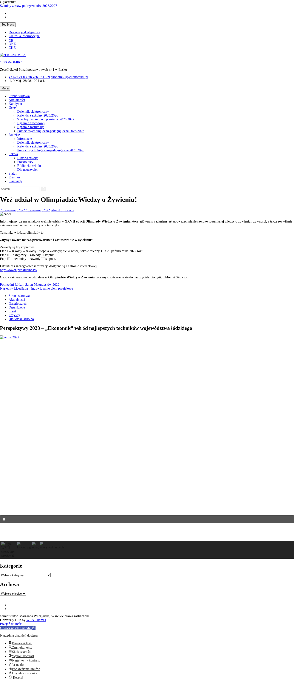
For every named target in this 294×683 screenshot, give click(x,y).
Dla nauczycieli (27, 169)
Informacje (24, 138)
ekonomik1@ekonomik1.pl (69, 77)
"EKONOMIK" (11, 62)
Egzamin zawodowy (31, 123)
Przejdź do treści (11, 624)
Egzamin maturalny (30, 127)
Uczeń (13, 107)
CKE (12, 47)
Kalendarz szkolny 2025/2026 (37, 115)
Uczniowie (66, 210)
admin (55, 210)
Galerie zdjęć (17, 303)
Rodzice (14, 135)
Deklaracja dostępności (24, 32)
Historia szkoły (27, 158)
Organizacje (17, 307)
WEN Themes (36, 620)
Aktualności (17, 100)
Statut (12, 173)
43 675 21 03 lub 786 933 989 (29, 77)
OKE (12, 44)
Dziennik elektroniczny (33, 111)
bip (11, 40)
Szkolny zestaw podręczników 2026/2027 (28, 6)
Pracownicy (25, 162)
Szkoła (13, 154)
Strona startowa (19, 96)
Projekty (14, 315)
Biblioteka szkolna (29, 165)
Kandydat (15, 104)
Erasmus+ (15, 177)
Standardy (15, 181)
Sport (12, 311)
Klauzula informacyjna (24, 36)
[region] (147, 449)
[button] (147, 519)
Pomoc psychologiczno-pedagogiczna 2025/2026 (50, 131)
